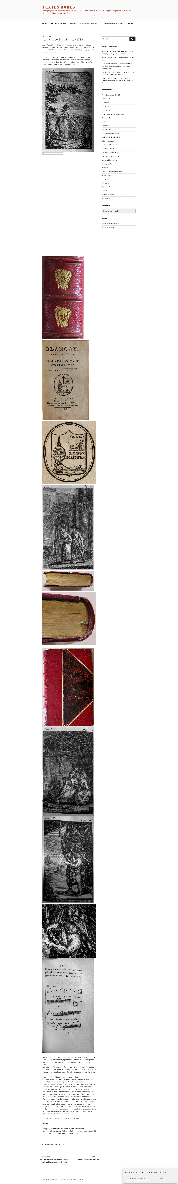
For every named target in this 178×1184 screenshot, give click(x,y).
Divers (130, 23)
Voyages (105, 198)
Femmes (105, 125)
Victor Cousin (106, 194)
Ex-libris (104, 122)
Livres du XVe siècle (108, 148)
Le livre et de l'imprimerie (110, 137)
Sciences (105, 187)
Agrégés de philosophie (109, 95)
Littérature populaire (108, 141)
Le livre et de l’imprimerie (88, 23)
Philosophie (106, 175)
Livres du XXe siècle (108, 160)
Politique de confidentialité (110, 223)
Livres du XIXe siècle (109, 145)
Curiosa (104, 106)
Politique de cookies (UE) (110, 227)
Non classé (105, 168)
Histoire (73, 23)
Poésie (104, 179)
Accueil (44, 23)
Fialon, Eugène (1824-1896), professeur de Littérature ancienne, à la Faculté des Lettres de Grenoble (117, 80)
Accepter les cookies (137, 1178)
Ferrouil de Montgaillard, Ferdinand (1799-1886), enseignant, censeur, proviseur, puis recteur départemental (117, 66)
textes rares (58, 7)
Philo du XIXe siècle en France (113, 23)
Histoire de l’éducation (58, 23)
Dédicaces (105, 110)
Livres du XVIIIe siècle (54, 1144)
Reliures (104, 183)
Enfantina (105, 118)
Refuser (163, 1178)
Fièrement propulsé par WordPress (71, 1179)
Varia (103, 191)
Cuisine (104, 103)
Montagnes (106, 164)
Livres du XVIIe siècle (109, 152)
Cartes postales (107, 99)
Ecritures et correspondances (112, 114)
